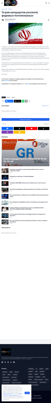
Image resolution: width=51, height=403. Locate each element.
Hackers (10, 9)
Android (41, 368)
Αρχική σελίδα (4, 9)
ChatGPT (31, 371)
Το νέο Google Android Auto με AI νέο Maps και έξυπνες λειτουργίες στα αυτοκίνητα (27, 214)
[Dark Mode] (46, 3)
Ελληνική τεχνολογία (33, 382)
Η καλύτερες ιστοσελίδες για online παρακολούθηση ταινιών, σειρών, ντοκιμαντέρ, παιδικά (27, 170)
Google (36, 374)
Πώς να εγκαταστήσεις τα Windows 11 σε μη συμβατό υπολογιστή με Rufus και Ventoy (29, 195)
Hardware (5, 372)
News (27, 83)
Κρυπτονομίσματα (6, 380)
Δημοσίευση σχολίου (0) (25, 119)
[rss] (19, 132)
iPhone (30, 379)
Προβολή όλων (45, 105)
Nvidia (11, 372)
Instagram (38, 376)
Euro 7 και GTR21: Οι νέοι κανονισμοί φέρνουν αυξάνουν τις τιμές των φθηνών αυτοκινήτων (28, 221)
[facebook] (7, 128)
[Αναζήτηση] (49, 3)
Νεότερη (4, 123)
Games (30, 374)
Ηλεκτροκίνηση (6, 377)
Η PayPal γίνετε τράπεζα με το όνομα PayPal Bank (22, 176)
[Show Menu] (2, 3)
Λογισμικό (15, 380)
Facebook (42, 371)
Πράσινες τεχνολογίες (16, 382)
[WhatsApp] (23, 101)
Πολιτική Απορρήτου (13, 395)
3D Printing (31, 368)
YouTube (15, 374)
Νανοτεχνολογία (6, 382)
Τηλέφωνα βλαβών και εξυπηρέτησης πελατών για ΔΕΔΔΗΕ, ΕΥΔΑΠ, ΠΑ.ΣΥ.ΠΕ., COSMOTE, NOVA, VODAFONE (27, 208)
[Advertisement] (26, 91)
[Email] (26, 101)
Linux (44, 376)
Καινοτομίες (14, 377)
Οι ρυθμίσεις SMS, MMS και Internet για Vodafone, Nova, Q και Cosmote (28, 183)
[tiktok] (43, 128)
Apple (47, 368)
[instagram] (7, 132)
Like (5, 80)
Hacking (13, 97)
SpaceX (16, 372)
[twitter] (19, 128)
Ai (36, 368)
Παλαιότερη (46, 123)
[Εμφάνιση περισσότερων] (29, 101)
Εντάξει (27, 393)
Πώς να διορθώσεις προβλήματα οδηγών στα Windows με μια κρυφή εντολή (29, 202)
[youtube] (31, 128)
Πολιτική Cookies (37, 395)
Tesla (4, 374)
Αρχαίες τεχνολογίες (38, 379)
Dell (36, 371)
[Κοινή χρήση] (48, 20)
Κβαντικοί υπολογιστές (33, 385)
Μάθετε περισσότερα (7, 393)
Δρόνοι (46, 379)
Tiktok (9, 374)
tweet (7, 80)
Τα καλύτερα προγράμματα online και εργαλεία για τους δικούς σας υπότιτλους (29, 189)
